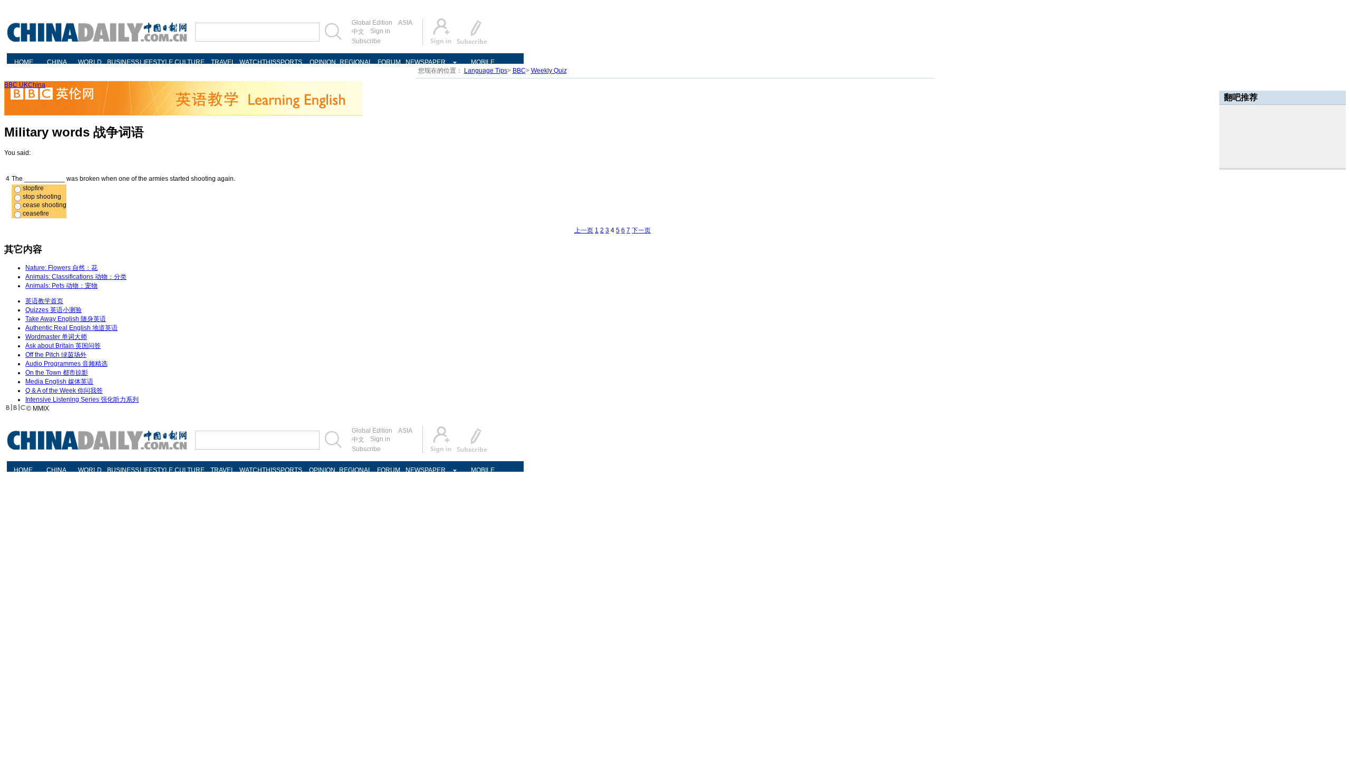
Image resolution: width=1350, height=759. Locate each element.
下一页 (641, 230)
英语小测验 (53, 310)
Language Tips (485, 70)
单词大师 (56, 336)
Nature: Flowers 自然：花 (61, 267)
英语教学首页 (44, 301)
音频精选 (66, 363)
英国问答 (63, 345)
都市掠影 (56, 372)
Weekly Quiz (549, 70)
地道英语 (71, 328)
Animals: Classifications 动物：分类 (76, 276)
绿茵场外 (55, 354)
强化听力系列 (82, 399)
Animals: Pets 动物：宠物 (61, 285)
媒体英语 (59, 381)
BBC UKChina (24, 85)
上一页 (583, 230)
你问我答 (64, 390)
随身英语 (65, 319)
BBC (519, 70)
